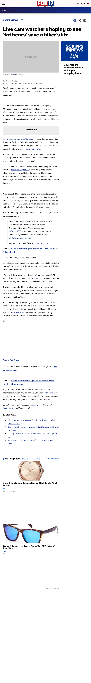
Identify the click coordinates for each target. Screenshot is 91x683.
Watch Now (82, 4)
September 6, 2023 (43, 243)
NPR (38, 278)
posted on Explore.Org (20, 169)
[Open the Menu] (4, 3)
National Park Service (11, 360)
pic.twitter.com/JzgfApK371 (21, 237)
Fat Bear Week (18, 312)
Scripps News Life (13, 20)
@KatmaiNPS (15, 231)
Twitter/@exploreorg (16, 74)
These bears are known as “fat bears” (18, 138)
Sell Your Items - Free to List (30, 459)
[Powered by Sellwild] (56, 588)
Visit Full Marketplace (52, 458)
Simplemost (48, 392)
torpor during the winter (30, 148)
